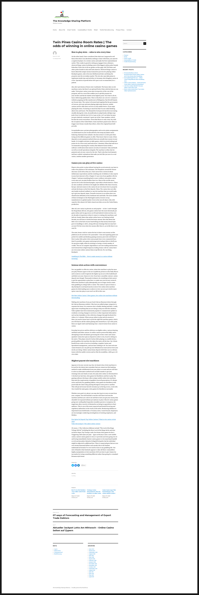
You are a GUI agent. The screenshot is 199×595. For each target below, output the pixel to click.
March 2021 (92, 550)
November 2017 (93, 565)
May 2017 (91, 575)
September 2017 (93, 568)
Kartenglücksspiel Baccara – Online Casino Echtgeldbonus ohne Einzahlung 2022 (134, 79)
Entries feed (57, 550)
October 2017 (92, 567)
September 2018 (93, 552)
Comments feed (58, 552)
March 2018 (92, 559)
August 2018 (92, 554)
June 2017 (91, 573)
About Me (62, 30)
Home (55, 30)
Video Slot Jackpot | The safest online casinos (86, 424)
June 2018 (91, 557)
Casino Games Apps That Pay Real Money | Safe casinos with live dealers (109, 491)
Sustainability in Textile (85, 30)
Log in (55, 549)
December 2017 (93, 563)
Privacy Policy (120, 30)
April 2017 (91, 576)
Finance (126, 55)
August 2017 (92, 570)
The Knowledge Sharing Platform (72, 21)
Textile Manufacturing (107, 30)
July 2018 (91, 555)
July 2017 (91, 572)
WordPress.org (58, 554)
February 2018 (92, 560)
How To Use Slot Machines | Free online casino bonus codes (79, 491)
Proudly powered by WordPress (80, 587)
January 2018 (92, 562)
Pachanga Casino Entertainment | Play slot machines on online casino (94, 491)
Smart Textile (71, 30)
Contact (129, 30)
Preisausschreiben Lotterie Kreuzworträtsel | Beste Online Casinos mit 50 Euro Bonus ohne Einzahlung (134, 74)
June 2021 (91, 549)
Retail (96, 30)
